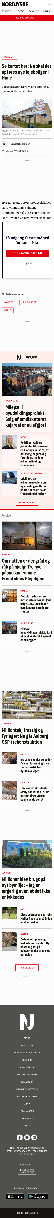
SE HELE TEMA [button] (27, 502)
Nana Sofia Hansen (20, 144)
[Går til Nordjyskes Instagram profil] (27, 1137)
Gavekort (27, 1060)
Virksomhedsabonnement (27, 1052)
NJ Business (27, 1045)
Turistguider (27, 1118)
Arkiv (27, 1104)
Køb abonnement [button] (27, 17)
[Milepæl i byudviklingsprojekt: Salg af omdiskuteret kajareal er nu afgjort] (27, 379)
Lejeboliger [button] (29, 302)
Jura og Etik (27, 1082)
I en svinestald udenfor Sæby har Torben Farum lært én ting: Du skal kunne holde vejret (34, 793)
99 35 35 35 (29, 1154)
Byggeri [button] (9, 56)
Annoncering (27, 1067)
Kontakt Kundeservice (27, 1089)
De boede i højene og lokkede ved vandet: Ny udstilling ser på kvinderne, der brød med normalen (35, 947)
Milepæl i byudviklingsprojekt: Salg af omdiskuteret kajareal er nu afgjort (25, 416)
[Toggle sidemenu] (49, 4)
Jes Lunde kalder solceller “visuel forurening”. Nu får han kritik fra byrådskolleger (36, 765)
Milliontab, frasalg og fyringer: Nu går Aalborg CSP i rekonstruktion (25, 736)
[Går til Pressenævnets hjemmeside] (27, 1168)
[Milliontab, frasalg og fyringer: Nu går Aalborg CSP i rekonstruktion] (27, 705)
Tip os (27, 1038)
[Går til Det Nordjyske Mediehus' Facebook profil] (20, 1137)
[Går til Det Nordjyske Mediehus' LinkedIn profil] (34, 1137)
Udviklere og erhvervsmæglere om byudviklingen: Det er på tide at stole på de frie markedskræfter (33, 486)
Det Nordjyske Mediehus (32, 1148)
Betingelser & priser (27, 1074)
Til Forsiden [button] (27, 967)
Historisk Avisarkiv (27, 1096)
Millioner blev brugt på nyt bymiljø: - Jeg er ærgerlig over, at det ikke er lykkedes (26, 888)
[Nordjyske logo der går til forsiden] (15, 4)
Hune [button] (7, 310)
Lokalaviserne (27, 1111)
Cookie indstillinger (27, 1213)
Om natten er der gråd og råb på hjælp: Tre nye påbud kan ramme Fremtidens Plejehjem (26, 570)
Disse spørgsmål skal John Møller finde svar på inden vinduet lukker (36, 918)
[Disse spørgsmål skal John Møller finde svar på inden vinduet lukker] (9, 913)
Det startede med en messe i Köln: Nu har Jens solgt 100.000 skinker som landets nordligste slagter (35, 604)
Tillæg (27, 1125)
